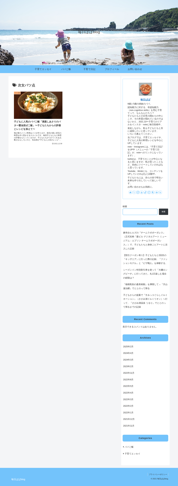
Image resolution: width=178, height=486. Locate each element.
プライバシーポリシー (158, 474)
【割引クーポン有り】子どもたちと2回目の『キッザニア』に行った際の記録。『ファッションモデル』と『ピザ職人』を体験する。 (145, 259)
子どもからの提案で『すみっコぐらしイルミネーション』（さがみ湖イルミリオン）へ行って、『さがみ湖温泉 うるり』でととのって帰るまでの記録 (145, 301)
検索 (125, 206)
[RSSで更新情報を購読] (160, 192)
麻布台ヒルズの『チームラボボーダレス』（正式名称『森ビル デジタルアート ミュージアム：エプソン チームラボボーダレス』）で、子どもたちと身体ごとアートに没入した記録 (145, 240)
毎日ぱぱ (145, 99)
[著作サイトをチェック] (130, 192)
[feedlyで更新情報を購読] (156, 192)
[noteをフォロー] (149, 192)
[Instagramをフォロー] (138, 192)
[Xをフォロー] (134, 192)
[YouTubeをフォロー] (141, 192)
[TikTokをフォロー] (145, 192)
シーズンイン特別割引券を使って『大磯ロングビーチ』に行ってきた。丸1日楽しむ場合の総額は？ (145, 274)
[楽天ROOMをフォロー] (153, 192)
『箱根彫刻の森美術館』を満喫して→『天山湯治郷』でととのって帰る (145, 286)
